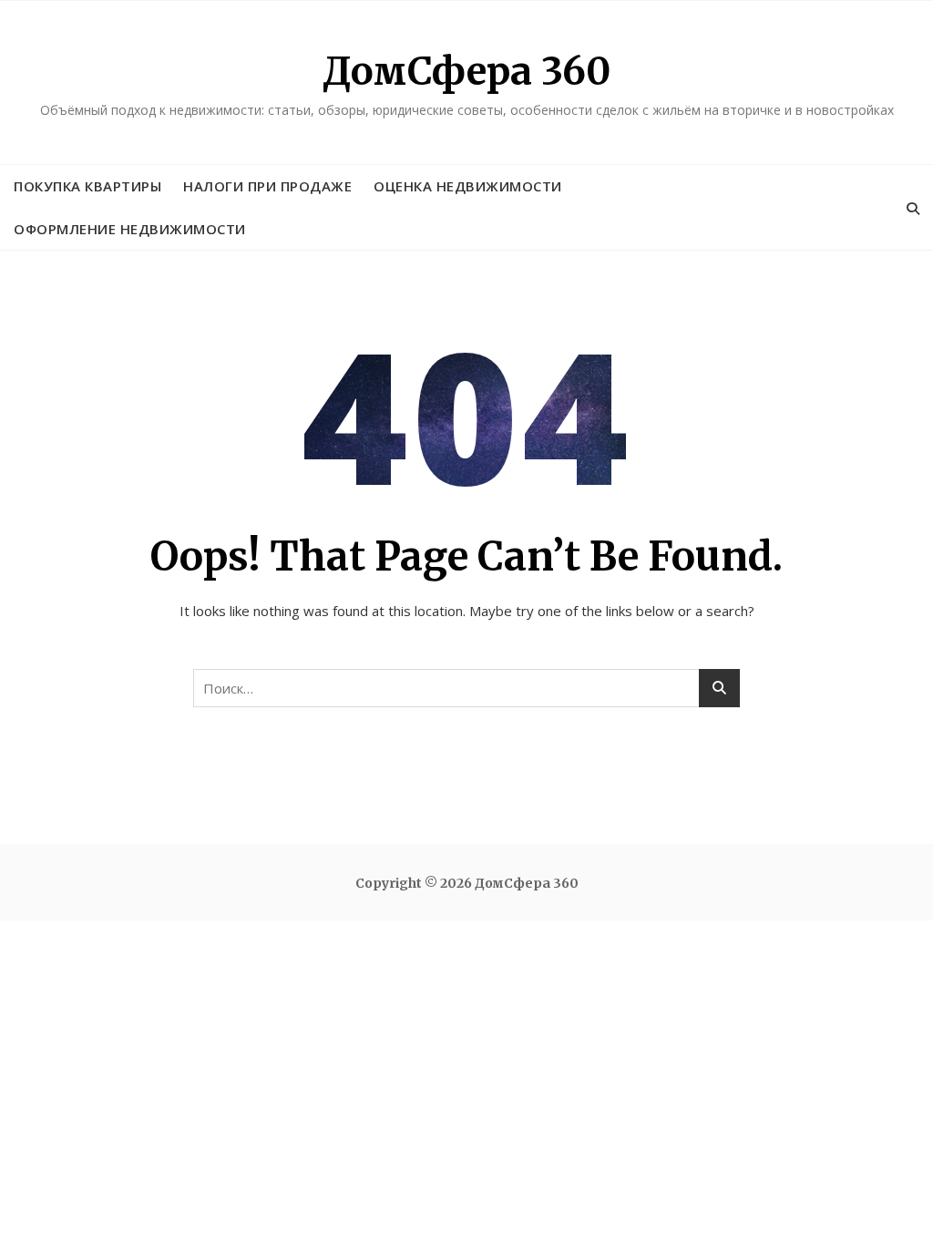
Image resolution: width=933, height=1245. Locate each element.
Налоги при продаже (267, 186)
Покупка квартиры (87, 186)
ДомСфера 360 (466, 71)
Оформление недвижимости (130, 229)
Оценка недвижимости (468, 186)
